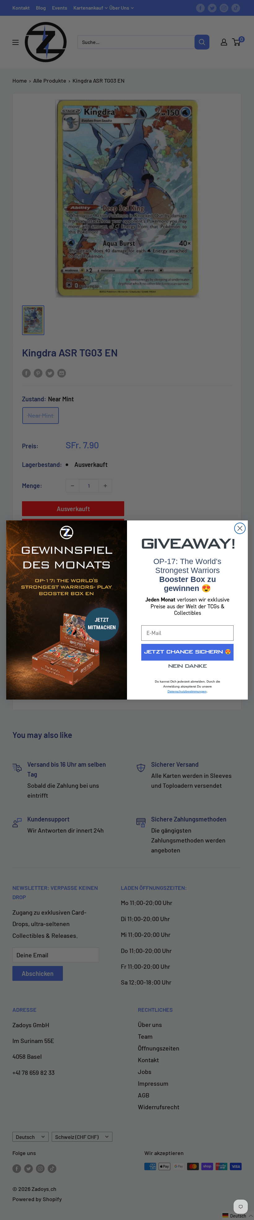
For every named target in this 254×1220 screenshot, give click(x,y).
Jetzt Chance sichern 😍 (187, 652)
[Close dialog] (239, 528)
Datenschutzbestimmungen (187, 691)
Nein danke (187, 666)
